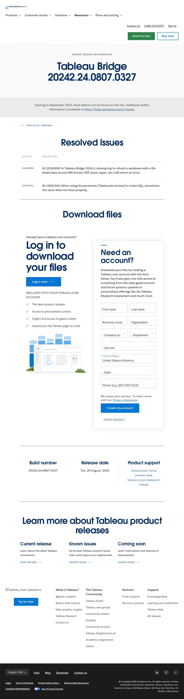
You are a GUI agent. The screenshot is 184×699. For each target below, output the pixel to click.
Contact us (133, 25)
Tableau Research (66, 616)
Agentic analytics (66, 596)
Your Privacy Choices (52, 688)
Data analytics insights (69, 609)
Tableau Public (95, 601)
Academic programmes (99, 639)
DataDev (91, 620)
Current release (36, 544)
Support (153, 590)
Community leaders (97, 613)
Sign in (172, 25)
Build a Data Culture (68, 603)
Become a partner (133, 603)
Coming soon (132, 544)
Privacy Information (48, 682)
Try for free (26, 602)
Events (90, 646)
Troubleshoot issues (144, 471)
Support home (144, 475)
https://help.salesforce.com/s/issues (109, 109)
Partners (128, 590)
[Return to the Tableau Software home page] (19, 6)
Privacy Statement (125, 400)
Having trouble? (114, 419)
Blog (47, 672)
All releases (154, 616)
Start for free (141, 36)
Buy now (168, 36)
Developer (62, 672)
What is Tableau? (67, 590)
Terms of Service (24, 682)
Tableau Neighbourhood (101, 633)
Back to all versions (39, 125)
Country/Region (111, 356)
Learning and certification (163, 603)
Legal (8, 682)
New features (28, 562)
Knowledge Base (157, 596)
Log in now (39, 282)
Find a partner (130, 596)
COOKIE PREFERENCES (18, 688)
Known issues (82, 544)
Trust (36, 672)
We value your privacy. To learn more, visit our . (126, 398)
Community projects (98, 626)
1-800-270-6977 (154, 25)
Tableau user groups (98, 607)
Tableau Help (155, 609)
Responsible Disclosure (76, 682)
